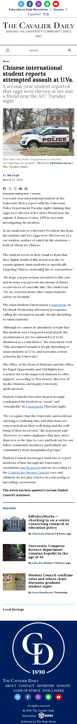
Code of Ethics (26, 691)
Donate (58, 9)
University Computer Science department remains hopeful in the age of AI (48, 551)
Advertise (45, 686)
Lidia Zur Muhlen (42, 563)
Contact (26, 686)
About (10, 686)
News (6, 61)
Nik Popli (13, 175)
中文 (46, 14)
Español (34, 14)
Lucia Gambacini (42, 592)
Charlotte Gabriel (43, 534)
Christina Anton (60, 163)
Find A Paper (53, 691)
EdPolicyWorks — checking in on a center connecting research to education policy (49, 522)
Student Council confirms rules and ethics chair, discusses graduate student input (50, 580)
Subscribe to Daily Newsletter (28, 9)
